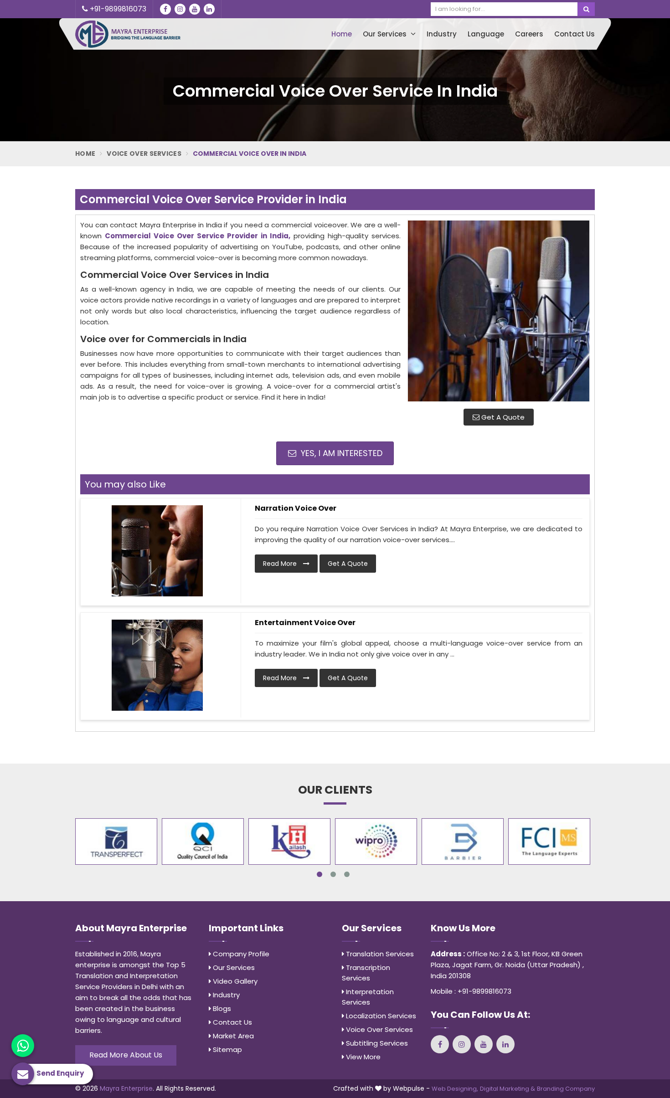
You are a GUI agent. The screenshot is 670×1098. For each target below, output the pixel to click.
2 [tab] (333, 874)
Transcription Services (366, 973)
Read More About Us (125, 1055)
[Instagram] (180, 9)
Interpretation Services (368, 997)
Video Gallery (234, 981)
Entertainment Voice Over (305, 622)
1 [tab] (319, 874)
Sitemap (226, 1049)
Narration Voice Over (295, 508)
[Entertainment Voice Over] (157, 665)
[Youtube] (194, 9)
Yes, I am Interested (340, 453)
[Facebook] (165, 9)
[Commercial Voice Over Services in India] (498, 311)
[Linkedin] (209, 9)
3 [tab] (347, 874)
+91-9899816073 (117, 9)
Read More (281, 563)
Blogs (221, 1008)
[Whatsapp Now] (22, 1045)
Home (341, 34)
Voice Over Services (144, 153)
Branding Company (566, 1088)
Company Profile (240, 954)
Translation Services (379, 954)
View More (362, 1057)
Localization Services (380, 1016)
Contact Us (574, 34)
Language (486, 34)
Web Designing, (455, 1088)
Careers (529, 34)
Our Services (385, 34)
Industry (442, 34)
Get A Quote (502, 417)
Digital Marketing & (507, 1088)
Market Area (232, 1036)
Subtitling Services (376, 1043)
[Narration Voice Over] (157, 550)
